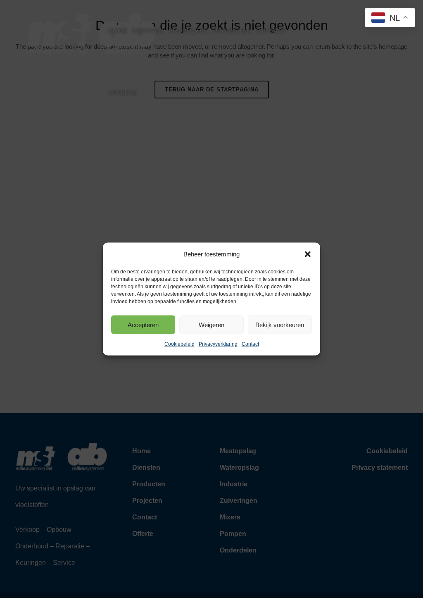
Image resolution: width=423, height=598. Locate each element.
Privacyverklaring (218, 344)
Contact (250, 344)
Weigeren (211, 324)
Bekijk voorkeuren (279, 324)
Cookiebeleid (179, 344)
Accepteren (143, 324)
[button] (308, 254)
